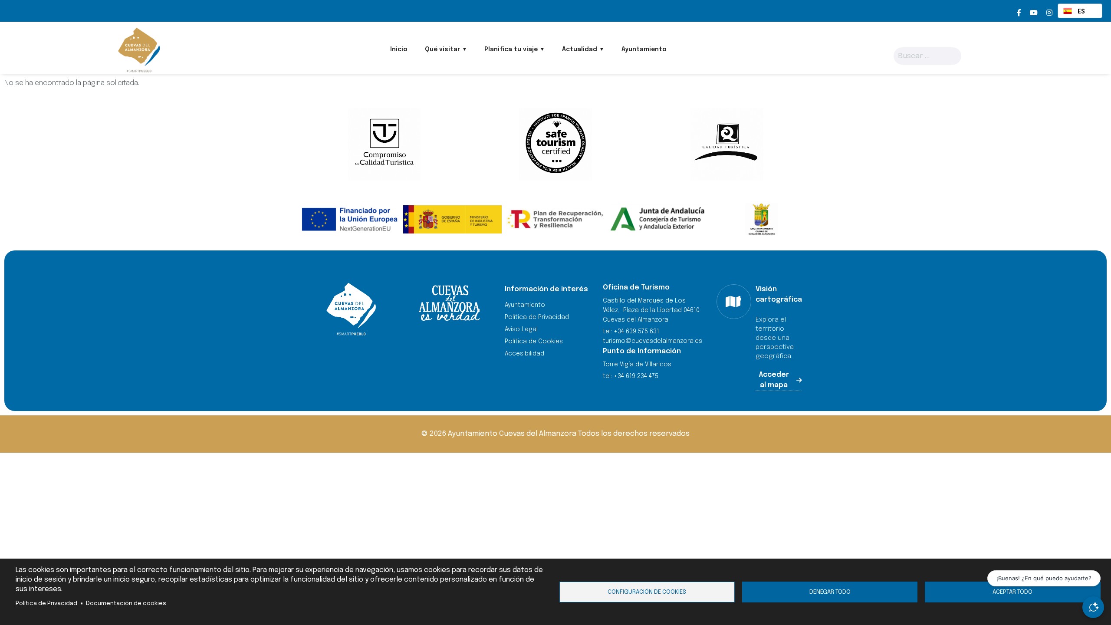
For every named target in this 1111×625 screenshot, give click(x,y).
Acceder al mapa (774, 380)
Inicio (399, 49)
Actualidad (579, 49)
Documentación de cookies (126, 603)
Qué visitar (442, 49)
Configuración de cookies (647, 592)
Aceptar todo (1012, 592)
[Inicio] (138, 50)
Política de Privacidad (46, 603)
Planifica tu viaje (511, 49)
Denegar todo (830, 592)
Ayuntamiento (644, 49)
